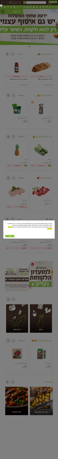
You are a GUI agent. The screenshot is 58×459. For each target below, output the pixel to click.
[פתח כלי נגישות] (1, 5)
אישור (10, 236)
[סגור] (5, 223)
